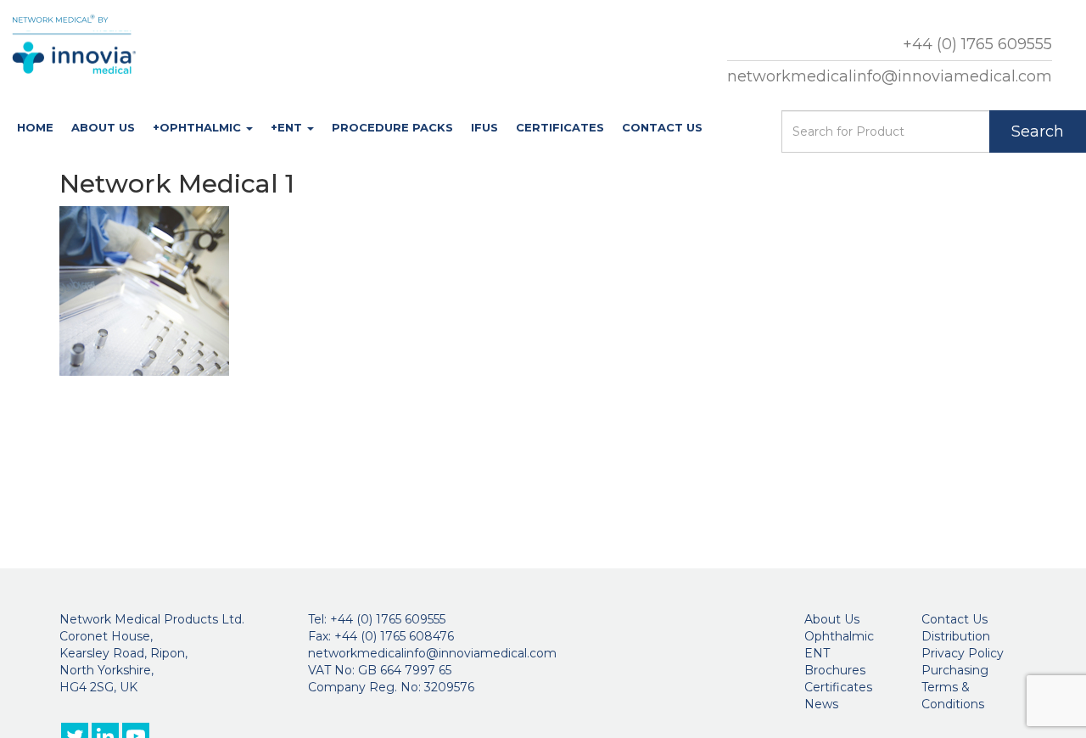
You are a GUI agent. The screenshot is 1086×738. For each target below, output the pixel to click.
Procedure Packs (392, 127)
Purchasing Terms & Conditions (954, 687)
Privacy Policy (962, 653)
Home (35, 127)
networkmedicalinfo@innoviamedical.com (889, 76)
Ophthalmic (839, 636)
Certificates (560, 127)
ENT (817, 653)
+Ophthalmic (198, 127)
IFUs (484, 127)
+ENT (288, 127)
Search (1037, 131)
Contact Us (662, 127)
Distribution (955, 636)
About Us (103, 127)
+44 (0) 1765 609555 (977, 44)
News (821, 704)
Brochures (834, 670)
